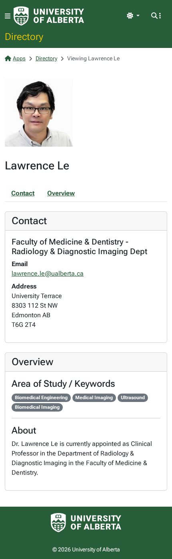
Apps (19, 58)
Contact (22, 193)
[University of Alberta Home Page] (48, 16)
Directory (24, 36)
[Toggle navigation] (7, 16)
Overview (61, 193)
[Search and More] (156, 16)
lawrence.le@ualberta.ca (48, 273)
